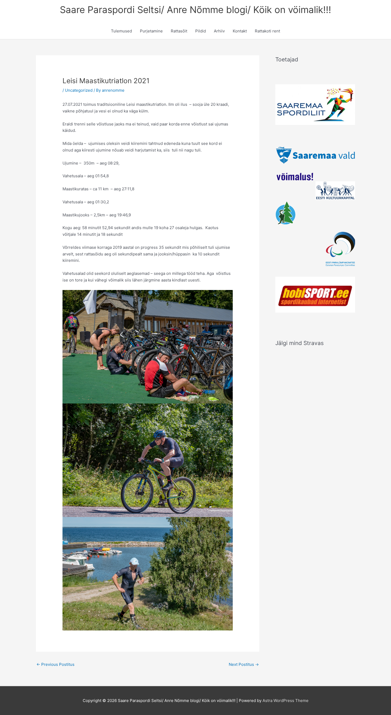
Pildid (200, 30)
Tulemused (121, 30)
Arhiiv (219, 30)
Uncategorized (79, 90)
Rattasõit (179, 30)
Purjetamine (151, 30)
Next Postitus (244, 664)
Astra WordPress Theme (286, 700)
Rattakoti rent (267, 30)
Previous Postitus (55, 664)
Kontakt (240, 30)
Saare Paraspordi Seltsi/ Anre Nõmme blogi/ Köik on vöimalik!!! (195, 9)
